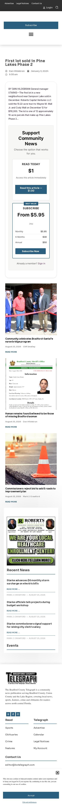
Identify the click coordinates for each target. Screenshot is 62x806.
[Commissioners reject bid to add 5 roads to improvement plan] (31, 459)
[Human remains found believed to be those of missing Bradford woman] (31, 384)
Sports (9, 727)
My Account (40, 748)
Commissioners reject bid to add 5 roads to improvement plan (30, 490)
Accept (31, 795)
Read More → (13, 589)
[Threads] (8, 714)
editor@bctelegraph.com (20, 764)
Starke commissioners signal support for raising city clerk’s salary (29, 625)
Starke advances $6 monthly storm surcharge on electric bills (28, 582)
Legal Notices (41, 741)
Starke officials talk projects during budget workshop (28, 604)
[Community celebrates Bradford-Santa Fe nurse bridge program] (31, 309)
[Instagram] (18, 714)
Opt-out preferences (29, 802)
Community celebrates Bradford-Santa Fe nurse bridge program (29, 340)
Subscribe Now (30, 251)
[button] (57, 772)
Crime (8, 741)
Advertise (39, 727)
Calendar (39, 734)
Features (10, 748)
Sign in (41, 263)
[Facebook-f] (13, 714)
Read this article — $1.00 (31, 189)
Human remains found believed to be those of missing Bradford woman (29, 415)
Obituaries (11, 734)
